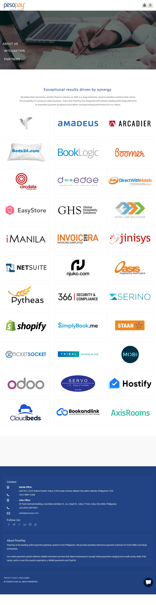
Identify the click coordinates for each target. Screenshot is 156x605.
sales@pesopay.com (29, 513)
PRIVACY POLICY (11, 578)
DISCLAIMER (24, 578)
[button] (148, 582)
